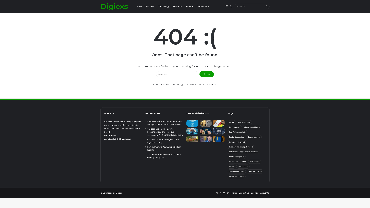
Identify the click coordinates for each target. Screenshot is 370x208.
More (188, 6)
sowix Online (243, 166)
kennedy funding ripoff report (241, 147)
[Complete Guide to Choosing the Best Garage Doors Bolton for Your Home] (206, 123)
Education (177, 6)
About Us (264, 193)
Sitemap (254, 193)
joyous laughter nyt (237, 142)
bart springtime (244, 122)
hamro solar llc (254, 137)
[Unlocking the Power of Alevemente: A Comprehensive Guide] (192, 131)
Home (139, 6)
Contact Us (202, 6)
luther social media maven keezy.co (243, 152)
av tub (231, 122)
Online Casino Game (237, 161)
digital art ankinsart (252, 127)
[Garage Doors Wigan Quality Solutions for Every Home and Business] (192, 139)
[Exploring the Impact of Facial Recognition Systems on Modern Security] (206, 139)
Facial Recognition (236, 137)
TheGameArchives (236, 171)
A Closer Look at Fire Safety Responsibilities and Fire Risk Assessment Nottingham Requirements (165, 132)
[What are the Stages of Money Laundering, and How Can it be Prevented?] (206, 131)
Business (150, 6)
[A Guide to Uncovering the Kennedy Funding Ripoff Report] (219, 131)
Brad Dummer (234, 127)
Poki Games (254, 161)
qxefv (231, 166)
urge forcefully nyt (236, 176)
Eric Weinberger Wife (237, 132)
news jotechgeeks (236, 157)
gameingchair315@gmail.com (117, 139)
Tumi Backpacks (255, 171)
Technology (163, 6)
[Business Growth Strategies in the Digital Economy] (192, 123)
